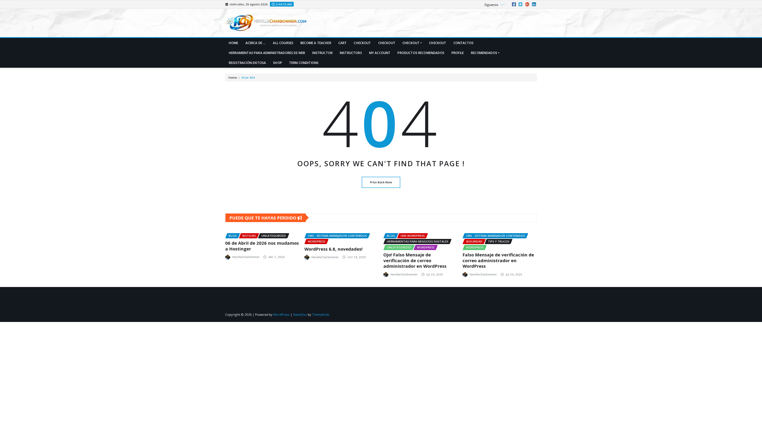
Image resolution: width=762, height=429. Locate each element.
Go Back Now (382, 182)
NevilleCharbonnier (246, 257)
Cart (342, 43)
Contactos (463, 43)
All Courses (283, 43)
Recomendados (484, 53)
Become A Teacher (315, 43)
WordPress (281, 314)
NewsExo (300, 314)
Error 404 (248, 77)
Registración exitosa (247, 63)
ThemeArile (320, 314)
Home (233, 43)
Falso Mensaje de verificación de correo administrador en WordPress (498, 260)
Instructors (351, 53)
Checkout (362, 43)
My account (380, 53)
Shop (277, 63)
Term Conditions (303, 63)
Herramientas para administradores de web (267, 53)
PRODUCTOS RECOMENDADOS (420, 53)
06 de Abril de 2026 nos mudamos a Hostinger (262, 246)
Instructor (322, 53)
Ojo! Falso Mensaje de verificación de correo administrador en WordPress (414, 260)
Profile (457, 53)
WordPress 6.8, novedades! (333, 249)
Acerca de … (255, 43)
